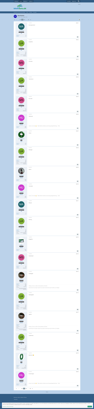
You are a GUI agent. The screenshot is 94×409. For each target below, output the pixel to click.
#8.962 (77, 39)
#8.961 (77, 22)
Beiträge (17, 36)
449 (22, 19)
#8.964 (77, 76)
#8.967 (77, 130)
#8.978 (77, 333)
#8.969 (77, 167)
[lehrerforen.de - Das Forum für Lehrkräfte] (47, 7)
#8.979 (77, 353)
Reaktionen (17, 35)
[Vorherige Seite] (14, 19)
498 (28, 19)
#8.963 (77, 59)
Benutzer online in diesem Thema (20, 397)
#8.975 (77, 271)
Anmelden (69, 1)
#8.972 (77, 217)
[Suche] (78, 1)
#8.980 (77, 371)
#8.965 (77, 96)
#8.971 (77, 200)
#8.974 (77, 253)
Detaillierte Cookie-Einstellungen (8, 406)
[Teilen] (79, 19)
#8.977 (77, 312)
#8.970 (77, 184)
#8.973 (77, 237)
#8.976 (77, 292)
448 (20, 19)
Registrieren (74, 1)
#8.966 (77, 114)
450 (24, 19)
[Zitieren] (78, 37)
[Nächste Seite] (30, 19)
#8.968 (77, 147)
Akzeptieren (90, 406)
